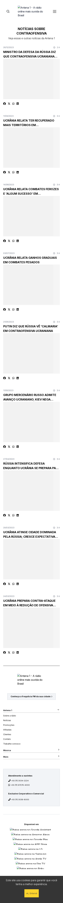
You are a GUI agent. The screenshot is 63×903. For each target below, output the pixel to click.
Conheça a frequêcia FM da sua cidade (31, 696)
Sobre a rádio (9, 715)
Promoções (8, 725)
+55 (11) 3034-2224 (20, 781)
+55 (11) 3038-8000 (20, 799)
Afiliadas (7, 730)
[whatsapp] (13, 104)
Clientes (7, 734)
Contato (7, 739)
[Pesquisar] (8, 11)
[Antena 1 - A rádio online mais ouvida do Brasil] (31, 11)
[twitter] (9, 104)
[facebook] (4, 104)
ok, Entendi (31, 893)
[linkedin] (17, 104)
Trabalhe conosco (12, 744)
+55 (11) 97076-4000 (20, 785)
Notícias (7, 720)
